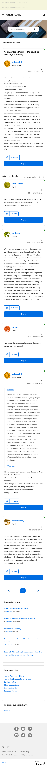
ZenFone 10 (8, 611)
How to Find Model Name (14, 676)
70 (32, 591)
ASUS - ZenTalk (13, 15)
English (7, 747)
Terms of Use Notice (9, 752)
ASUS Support (9, 711)
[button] (7, 157)
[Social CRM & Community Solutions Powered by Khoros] (40, 763)
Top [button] (6, 763)
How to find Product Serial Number (17, 679)
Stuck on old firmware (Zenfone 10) (16, 608)
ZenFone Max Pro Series (11, 43)
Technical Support (11, 691)
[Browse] (4, 15)
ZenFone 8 (8, 632)
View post (11, 466)
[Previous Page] (9, 590)
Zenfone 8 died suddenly (12, 629)
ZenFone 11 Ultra (10, 658)
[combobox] (23, 29)
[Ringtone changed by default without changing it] (43, 177)
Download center (10, 688)
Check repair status (11, 685)
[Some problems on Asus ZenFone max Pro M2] (40, 177)
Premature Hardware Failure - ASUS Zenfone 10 (20, 619)
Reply (23, 164)
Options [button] (44, 42)
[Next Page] (38, 590)
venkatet (10, 390)
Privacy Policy (24, 752)
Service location (10, 682)
